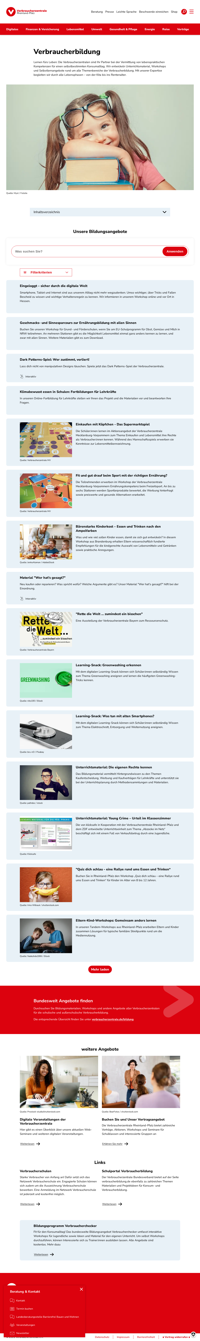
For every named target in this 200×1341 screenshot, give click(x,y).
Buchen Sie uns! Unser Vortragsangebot (133, 1119)
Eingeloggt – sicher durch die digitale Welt (53, 286)
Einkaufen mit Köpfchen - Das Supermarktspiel (113, 424)
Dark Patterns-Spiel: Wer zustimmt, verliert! (54, 359)
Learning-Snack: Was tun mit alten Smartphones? (115, 716)
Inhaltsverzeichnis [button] (47, 212)
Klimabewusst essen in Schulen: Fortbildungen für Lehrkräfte (68, 392)
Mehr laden (100, 969)
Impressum (123, 1337)
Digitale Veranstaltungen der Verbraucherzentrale (43, 1121)
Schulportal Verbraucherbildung (127, 1171)
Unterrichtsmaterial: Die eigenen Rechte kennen (114, 767)
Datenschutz (102, 1337)
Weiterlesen (41, 1254)
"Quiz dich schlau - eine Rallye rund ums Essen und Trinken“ (123, 869)
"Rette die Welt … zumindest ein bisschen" (109, 614)
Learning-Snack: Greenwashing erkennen (108, 665)
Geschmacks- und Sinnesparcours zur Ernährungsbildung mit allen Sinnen (78, 323)
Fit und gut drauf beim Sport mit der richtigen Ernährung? (121, 475)
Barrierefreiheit (146, 1337)
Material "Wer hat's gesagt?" (42, 577)
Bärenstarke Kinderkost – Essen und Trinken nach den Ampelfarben (118, 528)
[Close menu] (81, 1289)
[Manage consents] (193, 1334)
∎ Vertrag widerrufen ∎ (176, 1337)
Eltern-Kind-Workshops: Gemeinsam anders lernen (116, 920)
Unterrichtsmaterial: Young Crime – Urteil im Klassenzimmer (123, 818)
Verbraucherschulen (35, 1171)
